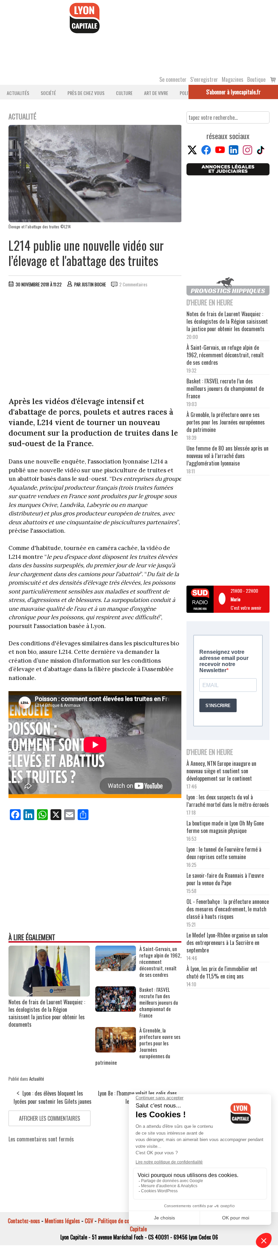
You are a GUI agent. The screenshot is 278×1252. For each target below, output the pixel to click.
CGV (89, 1221)
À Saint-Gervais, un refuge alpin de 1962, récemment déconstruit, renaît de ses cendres (160, 962)
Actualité (36, 1078)
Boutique (256, 79)
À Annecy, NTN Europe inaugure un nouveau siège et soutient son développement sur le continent (221, 771)
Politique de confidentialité (126, 1221)
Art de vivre (156, 92)
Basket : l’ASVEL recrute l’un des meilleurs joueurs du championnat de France (158, 1002)
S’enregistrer (204, 79)
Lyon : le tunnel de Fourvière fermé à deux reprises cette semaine (223, 853)
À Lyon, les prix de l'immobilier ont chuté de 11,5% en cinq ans (221, 972)
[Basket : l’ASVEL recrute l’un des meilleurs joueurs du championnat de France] (115, 1009)
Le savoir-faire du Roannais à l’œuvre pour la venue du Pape (225, 879)
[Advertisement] (95, 343)
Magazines (232, 79)
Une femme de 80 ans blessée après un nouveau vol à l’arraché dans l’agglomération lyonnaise (227, 455)
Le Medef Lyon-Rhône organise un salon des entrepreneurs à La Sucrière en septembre (227, 942)
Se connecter (172, 79)
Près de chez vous (85, 92)
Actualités (18, 92)
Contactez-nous (24, 1221)
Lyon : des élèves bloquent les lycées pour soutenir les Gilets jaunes (53, 1097)
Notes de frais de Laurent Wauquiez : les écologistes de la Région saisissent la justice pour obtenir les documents (46, 1013)
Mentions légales (62, 1221)
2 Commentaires (133, 284)
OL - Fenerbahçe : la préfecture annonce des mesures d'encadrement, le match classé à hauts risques (227, 909)
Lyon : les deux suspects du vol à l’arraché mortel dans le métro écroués (227, 800)
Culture (124, 92)
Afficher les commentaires (49, 1118)
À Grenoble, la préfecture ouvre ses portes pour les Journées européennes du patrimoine (137, 1046)
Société (48, 92)
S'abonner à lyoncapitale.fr (233, 92)
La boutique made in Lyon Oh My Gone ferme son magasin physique (225, 826)
